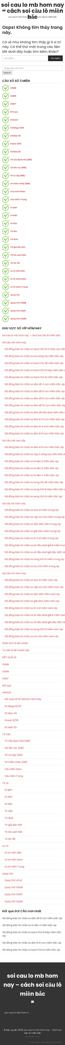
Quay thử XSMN (18, 318)
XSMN (13, 96)
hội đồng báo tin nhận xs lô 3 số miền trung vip (31, 538)
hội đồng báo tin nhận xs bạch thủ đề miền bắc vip (34, 363)
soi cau (37, 1036)
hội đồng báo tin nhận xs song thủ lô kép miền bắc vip (34, 489)
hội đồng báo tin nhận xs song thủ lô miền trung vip (34, 559)
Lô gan (13, 207)
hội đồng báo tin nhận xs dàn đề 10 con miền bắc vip (34, 405)
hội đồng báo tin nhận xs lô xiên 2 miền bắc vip (31, 461)
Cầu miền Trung (18, 199)
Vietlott (14, 120)
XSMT (13, 104)
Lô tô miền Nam (18, 279)
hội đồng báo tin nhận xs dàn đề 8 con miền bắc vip (34, 398)
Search (7, 72)
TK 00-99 (15, 263)
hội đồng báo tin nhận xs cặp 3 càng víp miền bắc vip (34, 454)
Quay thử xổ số (13, 880)
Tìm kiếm (55, 58)
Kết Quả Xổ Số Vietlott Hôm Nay (23, 699)
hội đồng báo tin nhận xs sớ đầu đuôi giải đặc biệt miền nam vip (34, 622)
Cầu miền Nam (17, 191)
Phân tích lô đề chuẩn (15, 643)
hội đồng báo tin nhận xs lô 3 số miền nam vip (31, 608)
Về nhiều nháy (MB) (20, 183)
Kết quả (14, 112)
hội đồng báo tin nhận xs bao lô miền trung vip (31, 510)
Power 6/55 (15, 143)
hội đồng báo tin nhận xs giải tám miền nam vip (32, 601)
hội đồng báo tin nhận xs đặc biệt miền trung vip (33, 524)
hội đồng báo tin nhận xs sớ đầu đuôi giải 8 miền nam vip (34, 615)
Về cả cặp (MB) (17, 175)
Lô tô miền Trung (19, 287)
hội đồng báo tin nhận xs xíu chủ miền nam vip (31, 636)
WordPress (58, 1042)
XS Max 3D (15, 151)
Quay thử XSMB (18, 303)
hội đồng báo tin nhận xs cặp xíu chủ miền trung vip (34, 517)
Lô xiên (13, 215)
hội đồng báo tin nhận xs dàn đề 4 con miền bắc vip (34, 384)
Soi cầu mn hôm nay (14, 573)
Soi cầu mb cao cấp (13, 440)
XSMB (13, 88)
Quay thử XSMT (18, 310)
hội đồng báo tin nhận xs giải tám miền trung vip (32, 531)
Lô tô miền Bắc (17, 271)
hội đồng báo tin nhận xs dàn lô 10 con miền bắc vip (34, 419)
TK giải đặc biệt (17, 247)
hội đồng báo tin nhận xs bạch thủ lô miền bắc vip (33, 377)
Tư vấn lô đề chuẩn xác (15, 650)
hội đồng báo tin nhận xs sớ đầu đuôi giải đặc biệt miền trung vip (34, 552)
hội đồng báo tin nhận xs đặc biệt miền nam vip (32, 594)
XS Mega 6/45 (17, 127)
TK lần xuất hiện (18, 255)
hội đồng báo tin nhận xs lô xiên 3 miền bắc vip (31, 468)
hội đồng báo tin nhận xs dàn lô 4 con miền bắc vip (34, 426)
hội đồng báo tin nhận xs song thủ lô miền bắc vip (33, 496)
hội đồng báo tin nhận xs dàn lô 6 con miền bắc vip (34, 433)
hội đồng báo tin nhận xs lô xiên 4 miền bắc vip (32, 475)
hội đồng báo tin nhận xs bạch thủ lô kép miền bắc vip (34, 370)
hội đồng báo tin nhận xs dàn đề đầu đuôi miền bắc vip (34, 412)
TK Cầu (6, 734)
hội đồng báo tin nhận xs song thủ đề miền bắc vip (34, 482)
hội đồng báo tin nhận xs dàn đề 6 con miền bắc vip (34, 391)
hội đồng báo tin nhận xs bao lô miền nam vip (31, 580)
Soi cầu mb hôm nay (14, 342)
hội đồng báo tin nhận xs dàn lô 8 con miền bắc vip (34, 447)
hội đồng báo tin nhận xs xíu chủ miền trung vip (32, 566)
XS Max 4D (15, 135)
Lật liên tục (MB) (18, 167)
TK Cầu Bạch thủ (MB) (21, 159)
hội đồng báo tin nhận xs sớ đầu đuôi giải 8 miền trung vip (34, 545)
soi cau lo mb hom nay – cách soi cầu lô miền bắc (32, 5)
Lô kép (13, 223)
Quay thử (15, 295)
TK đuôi (14, 239)
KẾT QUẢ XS (9, 657)
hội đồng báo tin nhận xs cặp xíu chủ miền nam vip (34, 587)
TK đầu (13, 231)
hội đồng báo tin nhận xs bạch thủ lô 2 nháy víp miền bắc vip (34, 349)
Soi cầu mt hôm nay (14, 503)
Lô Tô (5, 846)
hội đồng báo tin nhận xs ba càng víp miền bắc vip (34, 356)
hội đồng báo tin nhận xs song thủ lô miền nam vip (34, 629)
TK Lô (5, 783)
